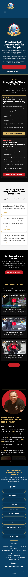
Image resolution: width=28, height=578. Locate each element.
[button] (5, 12)
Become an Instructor (14, 71)
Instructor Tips (14, 509)
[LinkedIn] (14, 566)
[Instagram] (18, 566)
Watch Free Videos (14, 532)
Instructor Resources (19, 458)
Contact (14, 522)
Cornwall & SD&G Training (14, 527)
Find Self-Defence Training (14, 67)
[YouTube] (22, 566)
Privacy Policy (14, 536)
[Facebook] (10, 566)
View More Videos (14, 365)
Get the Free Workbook (14, 272)
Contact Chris (6, 458)
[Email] (5, 566)
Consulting (14, 504)
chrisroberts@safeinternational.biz (14, 553)
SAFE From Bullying (14, 513)
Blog (14, 518)
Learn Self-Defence (14, 495)
